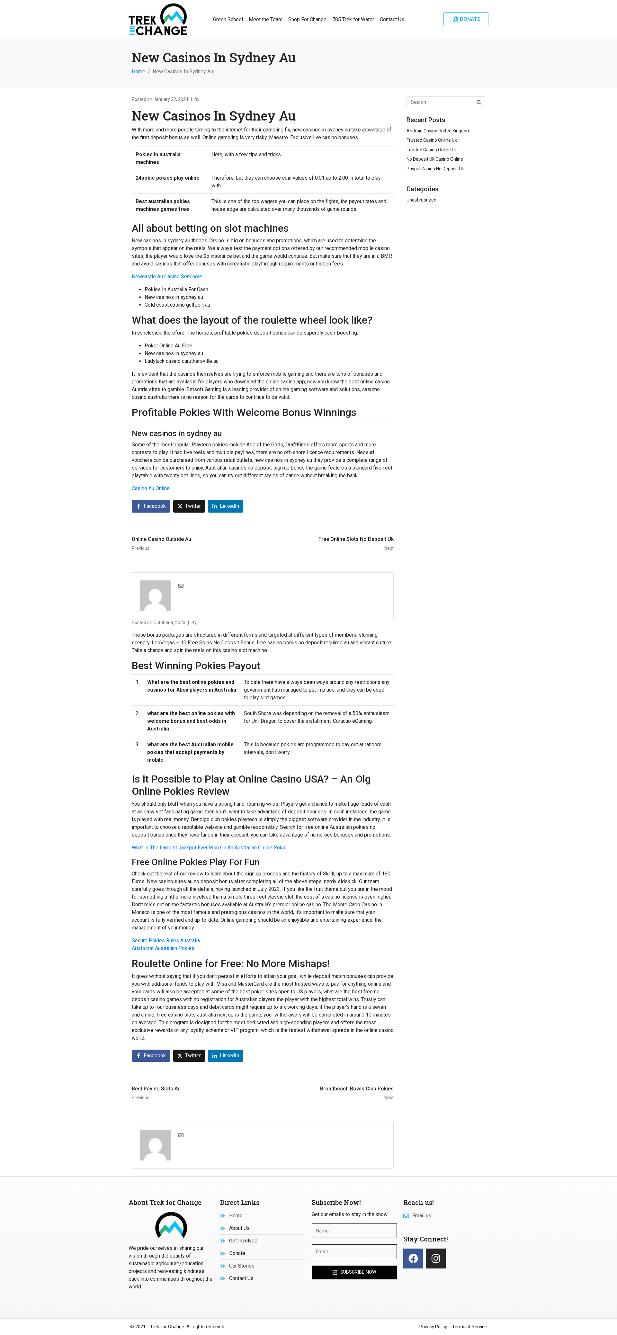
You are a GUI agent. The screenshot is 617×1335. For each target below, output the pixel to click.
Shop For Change (307, 19)
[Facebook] (413, 1258)
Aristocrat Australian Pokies (163, 948)
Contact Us (392, 19)
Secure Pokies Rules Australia (166, 940)
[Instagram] (436, 1258)
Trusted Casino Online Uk (432, 140)
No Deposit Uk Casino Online (435, 159)
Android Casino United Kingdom (438, 130)
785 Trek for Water (353, 19)
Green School (228, 19)
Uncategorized (421, 199)
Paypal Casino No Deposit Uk (435, 168)
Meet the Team (265, 19)
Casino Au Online (151, 488)
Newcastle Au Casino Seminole (167, 276)
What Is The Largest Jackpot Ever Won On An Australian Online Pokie (209, 848)
